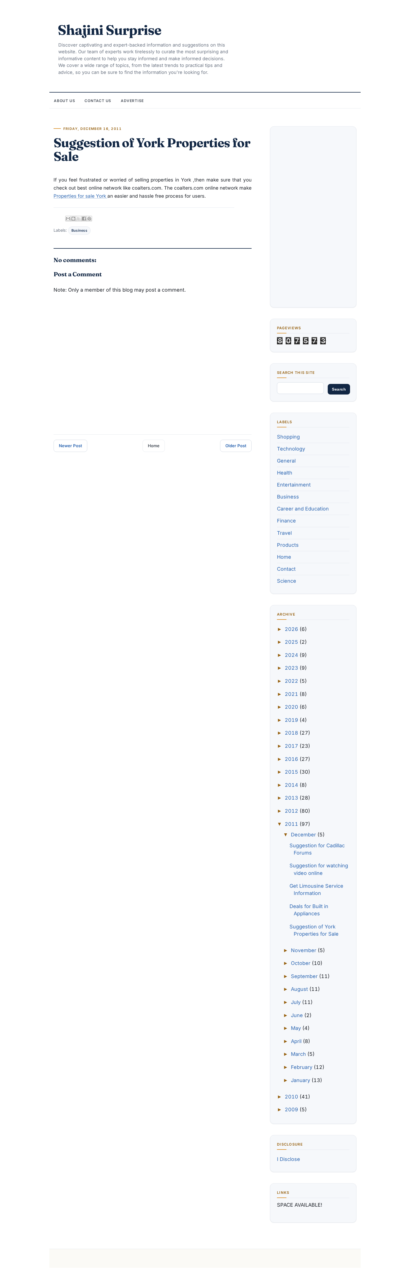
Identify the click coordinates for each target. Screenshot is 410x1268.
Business (79, 230)
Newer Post (70, 445)
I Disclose (288, 1159)
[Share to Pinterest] (89, 218)
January (301, 1080)
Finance (286, 521)
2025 (292, 642)
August (300, 989)
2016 (292, 759)
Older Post (235, 445)
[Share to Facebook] (84, 218)
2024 (292, 655)
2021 (292, 694)
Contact (286, 569)
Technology (291, 449)
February (302, 1067)
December (304, 835)
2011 (292, 824)
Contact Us (98, 100)
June (297, 1015)
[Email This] (68, 218)
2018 (292, 733)
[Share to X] (78, 218)
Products (288, 545)
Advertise (132, 100)
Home (154, 445)
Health (284, 473)
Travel (284, 533)
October (301, 963)
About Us (64, 100)
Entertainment (294, 485)
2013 (292, 798)
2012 (292, 811)
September (305, 976)
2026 (292, 629)
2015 (292, 772)
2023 (292, 668)
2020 (292, 707)
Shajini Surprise (109, 29)
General (286, 461)
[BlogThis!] (73, 218)
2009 (292, 1109)
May (296, 1028)
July (296, 1002)
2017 (292, 746)
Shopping (288, 437)
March (299, 1054)
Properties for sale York (80, 196)
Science (286, 581)
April (297, 1041)
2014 (292, 785)
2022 (292, 681)
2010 (292, 1097)
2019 (292, 720)
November (304, 950)
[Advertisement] (313, 217)
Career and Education (303, 509)
